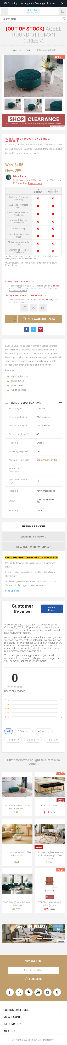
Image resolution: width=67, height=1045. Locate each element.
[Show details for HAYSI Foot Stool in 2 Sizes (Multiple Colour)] (17, 787)
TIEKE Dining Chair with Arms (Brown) (49, 904)
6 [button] (45, 939)
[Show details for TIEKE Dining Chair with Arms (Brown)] (50, 883)
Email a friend (43, 308)
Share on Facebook (26, 329)
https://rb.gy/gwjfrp (46, 460)
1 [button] (16, 939)
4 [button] (33, 939)
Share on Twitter (33, 329)
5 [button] (39, 939)
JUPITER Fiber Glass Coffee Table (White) (17, 854)
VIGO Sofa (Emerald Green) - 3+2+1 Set (17, 904)
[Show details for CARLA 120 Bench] (50, 787)
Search (63, 18)
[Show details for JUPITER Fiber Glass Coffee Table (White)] (17, 834)
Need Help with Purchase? (33, 546)
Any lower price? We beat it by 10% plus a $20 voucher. (37, 182)
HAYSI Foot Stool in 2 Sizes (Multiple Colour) (17, 807)
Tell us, (49, 299)
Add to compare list (33, 308)
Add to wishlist (24, 308)
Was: (9, 165)
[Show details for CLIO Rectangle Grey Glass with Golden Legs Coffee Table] (50, 834)
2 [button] (21, 939)
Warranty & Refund (33, 536)
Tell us (56, 286)
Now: (9, 170)
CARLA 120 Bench (50, 805)
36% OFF (59, 57)
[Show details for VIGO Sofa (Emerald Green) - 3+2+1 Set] (17, 883)
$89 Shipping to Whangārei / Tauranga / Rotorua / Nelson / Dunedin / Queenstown (29, 3)
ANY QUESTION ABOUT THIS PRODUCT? (25, 295)
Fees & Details (12, 591)
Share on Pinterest (40, 329)
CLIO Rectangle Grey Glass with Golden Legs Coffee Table (50, 855)
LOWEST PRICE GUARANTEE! (19, 281)
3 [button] (27, 939)
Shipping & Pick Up (34, 526)
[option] (13, 104)
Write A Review (51, 608)
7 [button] (51, 939)
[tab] (33, 526)
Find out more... (12, 265)
